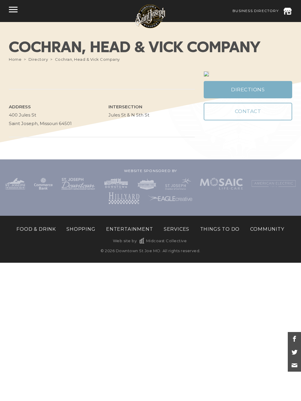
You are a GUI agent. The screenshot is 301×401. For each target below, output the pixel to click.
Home (15, 59)
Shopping (80, 229)
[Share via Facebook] (294, 338)
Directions (248, 89)
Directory (38, 59)
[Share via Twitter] (294, 351)
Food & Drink (36, 229)
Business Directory (256, 11)
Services (176, 229)
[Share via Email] (294, 365)
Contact (248, 111)
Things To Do (220, 229)
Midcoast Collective (166, 240)
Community (267, 229)
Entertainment (129, 229)
